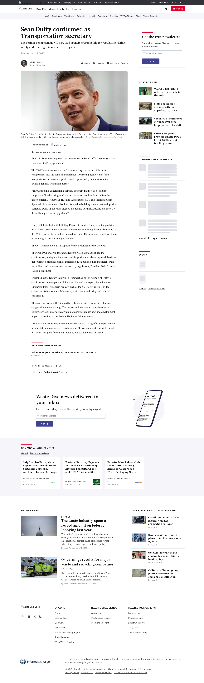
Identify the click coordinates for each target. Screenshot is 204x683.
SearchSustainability (111, 2)
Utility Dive (97, 2)
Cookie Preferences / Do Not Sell (130, 672)
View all (142, 238)
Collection (81, 16)
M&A (47, 16)
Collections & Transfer (56, 372)
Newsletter (60, 627)
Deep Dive (41, 9)
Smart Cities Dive (84, 2)
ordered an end (73, 234)
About (58, 613)
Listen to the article (48, 152)
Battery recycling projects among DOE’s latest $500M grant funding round (167, 138)
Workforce (69, 16)
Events (60, 9)
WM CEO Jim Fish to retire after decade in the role (167, 92)
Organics (113, 16)
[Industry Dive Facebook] (29, 617)
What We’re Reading (65, 642)
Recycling (102, 16)
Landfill (92, 16)
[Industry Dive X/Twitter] (35, 617)
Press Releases (73, 9)
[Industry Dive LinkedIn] (23, 617)
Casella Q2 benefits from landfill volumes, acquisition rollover (163, 521)
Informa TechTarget (113, 659)
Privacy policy (72, 672)
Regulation (57, 16)
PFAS (138, 16)
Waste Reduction (151, 16)
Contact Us (60, 622)
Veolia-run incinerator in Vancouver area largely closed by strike (168, 122)
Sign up (180, 9)
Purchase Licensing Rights (67, 632)
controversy (38, 311)
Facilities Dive (55, 2)
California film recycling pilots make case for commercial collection (163, 574)
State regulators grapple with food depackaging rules (165, 107)
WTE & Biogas (126, 16)
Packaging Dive (69, 2)
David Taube (35, 61)
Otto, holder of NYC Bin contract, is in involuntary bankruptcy (164, 556)
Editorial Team (61, 617)
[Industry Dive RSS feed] (40, 617)
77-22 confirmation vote (49, 170)
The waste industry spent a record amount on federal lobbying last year (83, 525)
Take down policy (103, 672)
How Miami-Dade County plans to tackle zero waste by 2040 (164, 538)
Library (52, 9)
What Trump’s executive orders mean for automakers (64, 352)
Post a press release (157, 238)
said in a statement (47, 204)
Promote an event (156, 288)
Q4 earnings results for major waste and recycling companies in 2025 (87, 564)
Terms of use (87, 672)
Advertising (96, 613)
